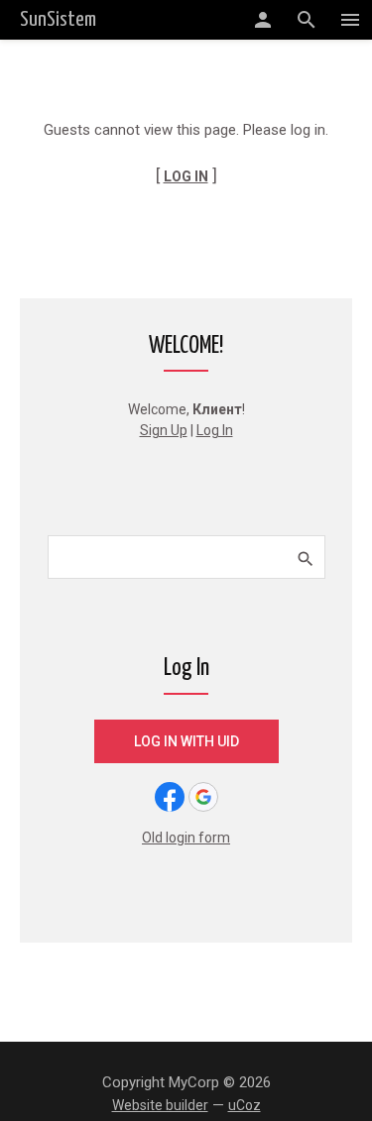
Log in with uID (186, 741)
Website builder (160, 1105)
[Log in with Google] (203, 797)
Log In (214, 430)
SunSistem (58, 20)
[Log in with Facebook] (170, 797)
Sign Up (163, 430)
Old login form (186, 837)
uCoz (244, 1105)
